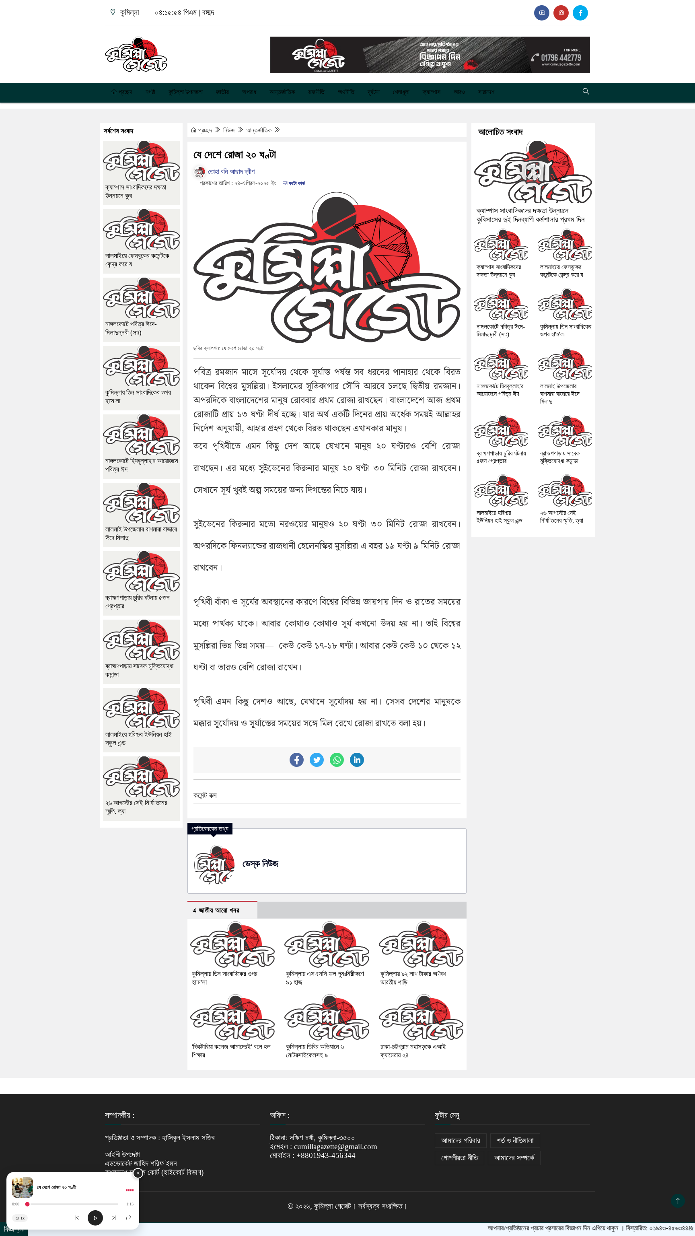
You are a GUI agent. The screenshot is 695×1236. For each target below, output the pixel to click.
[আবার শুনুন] (129, 1218)
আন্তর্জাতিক (282, 92)
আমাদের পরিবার (460, 1140)
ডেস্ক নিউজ (260, 864)
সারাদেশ (486, 92)
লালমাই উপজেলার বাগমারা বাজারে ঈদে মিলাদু (560, 394)
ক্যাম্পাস (431, 92)
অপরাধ (249, 92)
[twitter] (561, 13)
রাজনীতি (316, 92)
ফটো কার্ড (296, 183)
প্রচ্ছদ (124, 92)
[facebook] (580, 13)
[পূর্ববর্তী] (77, 1218)
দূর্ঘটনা (374, 92)
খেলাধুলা (401, 92)
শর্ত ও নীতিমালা (515, 1140)
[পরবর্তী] (113, 1218)
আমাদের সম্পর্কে (514, 1158)
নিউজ (229, 130)
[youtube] (541, 13)
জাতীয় (222, 92)
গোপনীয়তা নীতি (459, 1158)
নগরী (150, 92)
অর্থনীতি (346, 92)
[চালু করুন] (95, 1218)
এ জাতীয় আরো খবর (216, 910)
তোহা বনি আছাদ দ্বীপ (230, 171)
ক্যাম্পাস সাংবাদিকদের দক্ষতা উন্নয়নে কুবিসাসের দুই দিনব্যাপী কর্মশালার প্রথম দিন (530, 215)
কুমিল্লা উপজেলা (186, 92)
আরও (459, 92)
